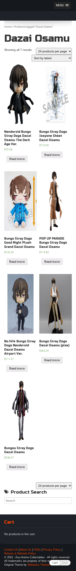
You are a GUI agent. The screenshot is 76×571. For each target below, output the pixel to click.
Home (8, 26)
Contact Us (11, 549)
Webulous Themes (38, 564)
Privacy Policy (52, 549)
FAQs (37, 549)
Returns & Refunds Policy (20, 553)
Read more (17, 159)
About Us (25, 549)
